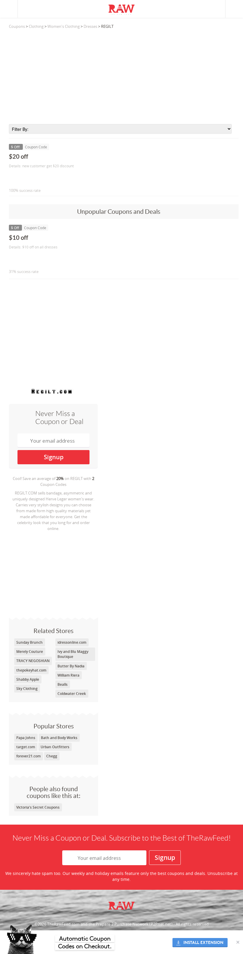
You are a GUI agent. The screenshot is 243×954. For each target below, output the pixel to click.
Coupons (17, 26)
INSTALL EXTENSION (203, 942)
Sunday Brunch (29, 642)
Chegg (51, 756)
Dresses (90, 26)
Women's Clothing (63, 26)
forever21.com (28, 756)
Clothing (36, 26)
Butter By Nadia (70, 666)
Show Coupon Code (36, 178)
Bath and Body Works (59, 737)
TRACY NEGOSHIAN (32, 660)
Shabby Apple (27, 679)
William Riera (68, 675)
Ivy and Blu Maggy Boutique (72, 654)
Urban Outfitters (55, 746)
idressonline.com (71, 642)
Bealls (62, 684)
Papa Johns (25, 737)
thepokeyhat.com (31, 670)
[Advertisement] (124, 76)
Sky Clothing (27, 688)
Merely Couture (29, 651)
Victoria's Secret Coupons (38, 807)
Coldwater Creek (71, 693)
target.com (25, 746)
